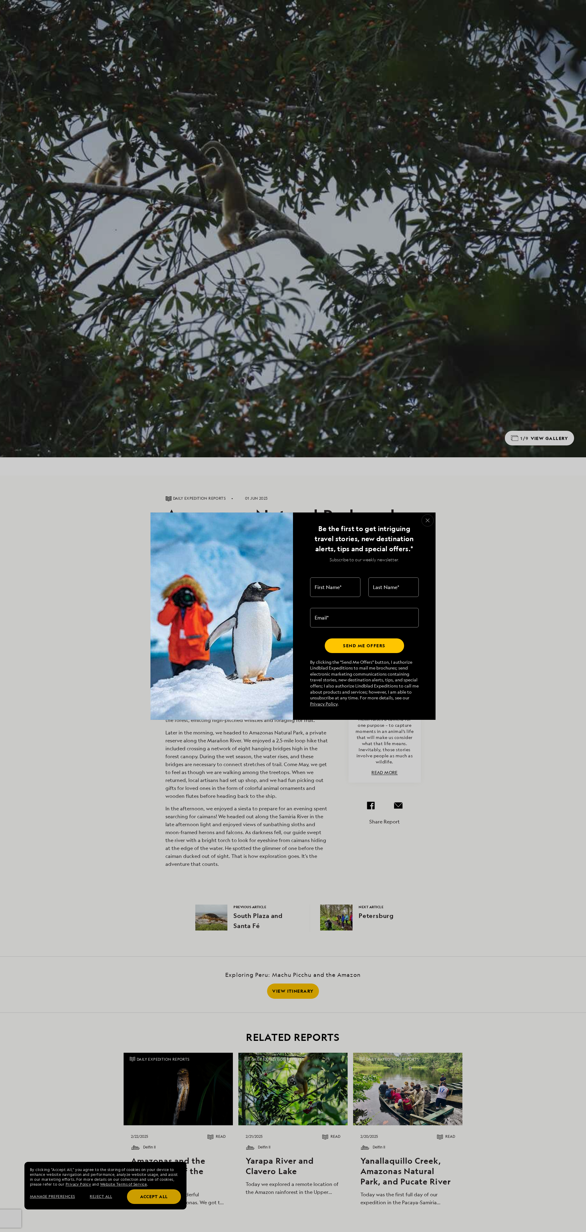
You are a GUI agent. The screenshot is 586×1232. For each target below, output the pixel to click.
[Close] (427, 520)
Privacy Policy (324, 704)
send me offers (364, 645)
